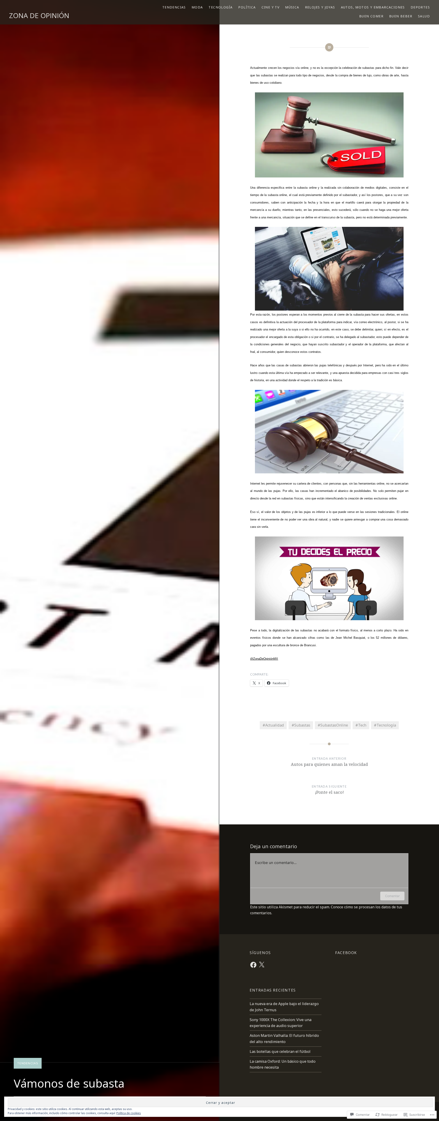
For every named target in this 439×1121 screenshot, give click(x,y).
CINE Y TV (271, 7)
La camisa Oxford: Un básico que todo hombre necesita (283, 1064)
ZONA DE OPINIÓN (39, 15)
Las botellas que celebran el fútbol (280, 1051)
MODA (197, 7)
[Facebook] (253, 964)
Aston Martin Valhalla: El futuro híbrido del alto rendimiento (284, 1038)
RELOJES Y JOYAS (320, 7)
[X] (261, 964)
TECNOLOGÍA (221, 7)
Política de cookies (128, 1113)
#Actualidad (273, 725)
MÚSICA (292, 7)
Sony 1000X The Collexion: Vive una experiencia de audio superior (280, 1022)
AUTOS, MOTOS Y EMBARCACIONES (373, 7)
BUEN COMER (371, 16)
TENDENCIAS (174, 7)
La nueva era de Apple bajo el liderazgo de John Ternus (284, 1006)
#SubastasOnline (333, 725)
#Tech (360, 725)
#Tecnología (385, 725)
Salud (424, 16)
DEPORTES (420, 7)
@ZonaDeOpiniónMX (264, 658)
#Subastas (301, 725)
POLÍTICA (247, 7)
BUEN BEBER (400, 16)
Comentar (392, 896)
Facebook (346, 952)
